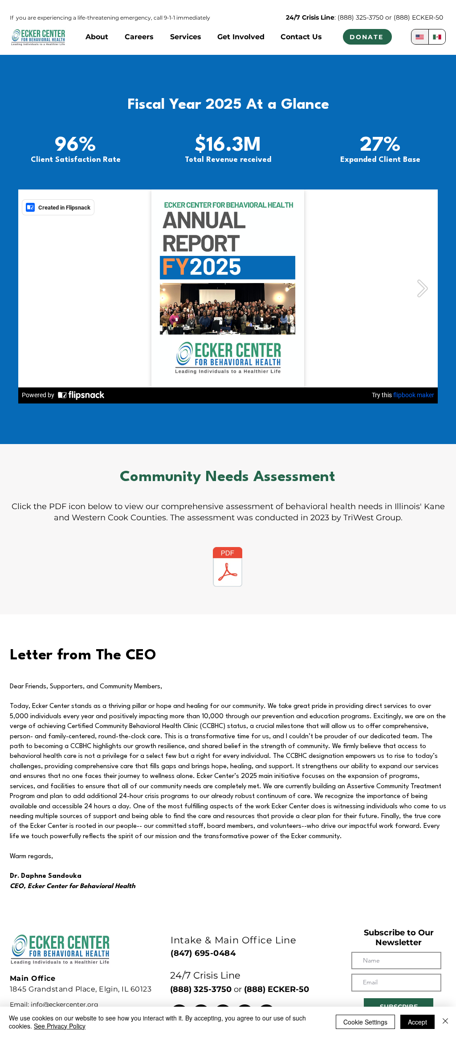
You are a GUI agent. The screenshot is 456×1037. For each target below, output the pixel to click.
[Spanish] (437, 36)
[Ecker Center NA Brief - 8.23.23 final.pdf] (227, 568)
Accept (417, 1021)
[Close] (445, 1022)
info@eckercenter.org (64, 1004)
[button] (96, 37)
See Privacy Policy (60, 1025)
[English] (419, 36)
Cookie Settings (365, 1021)
